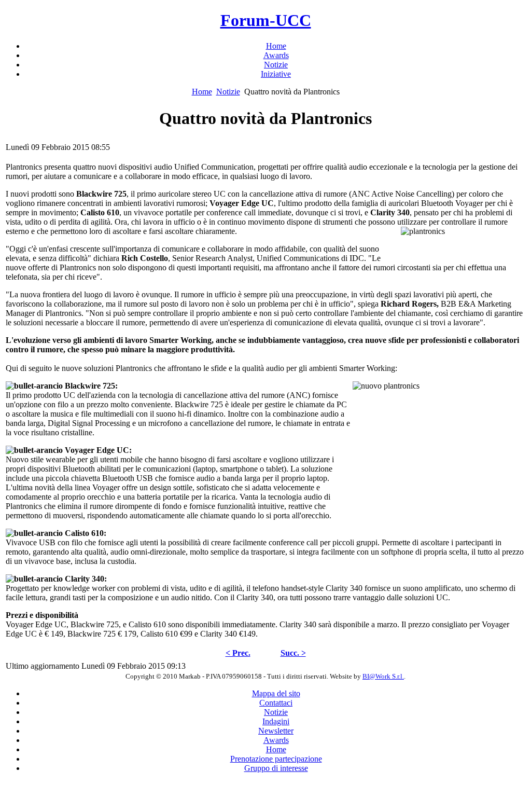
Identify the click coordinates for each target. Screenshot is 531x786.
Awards (276, 740)
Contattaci (275, 702)
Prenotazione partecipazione (276, 758)
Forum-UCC (265, 20)
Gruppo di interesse (276, 768)
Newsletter (276, 730)
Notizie (228, 91)
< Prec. (238, 653)
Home (202, 91)
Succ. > (293, 653)
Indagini (275, 721)
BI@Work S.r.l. (383, 676)
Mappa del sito (276, 693)
